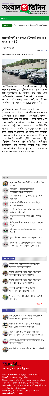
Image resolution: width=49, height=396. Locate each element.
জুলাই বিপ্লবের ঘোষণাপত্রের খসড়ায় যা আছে (26, 237)
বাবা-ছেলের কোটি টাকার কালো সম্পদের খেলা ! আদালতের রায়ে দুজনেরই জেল (26, 317)
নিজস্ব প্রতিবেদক (8, 47)
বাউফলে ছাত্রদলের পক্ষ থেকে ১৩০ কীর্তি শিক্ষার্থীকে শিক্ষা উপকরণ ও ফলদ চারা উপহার (26, 333)
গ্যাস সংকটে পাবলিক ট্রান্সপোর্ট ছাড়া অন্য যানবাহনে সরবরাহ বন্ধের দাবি (24, 265)
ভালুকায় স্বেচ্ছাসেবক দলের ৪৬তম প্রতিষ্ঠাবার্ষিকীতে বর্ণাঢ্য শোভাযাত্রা (22, 289)
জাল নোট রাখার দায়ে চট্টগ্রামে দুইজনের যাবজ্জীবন (27, 348)
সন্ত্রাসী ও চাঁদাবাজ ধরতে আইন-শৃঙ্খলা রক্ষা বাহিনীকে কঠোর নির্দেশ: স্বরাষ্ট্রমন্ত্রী (25, 273)
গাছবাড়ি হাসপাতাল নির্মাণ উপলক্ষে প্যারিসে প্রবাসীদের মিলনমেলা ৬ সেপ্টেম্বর (25, 325)
